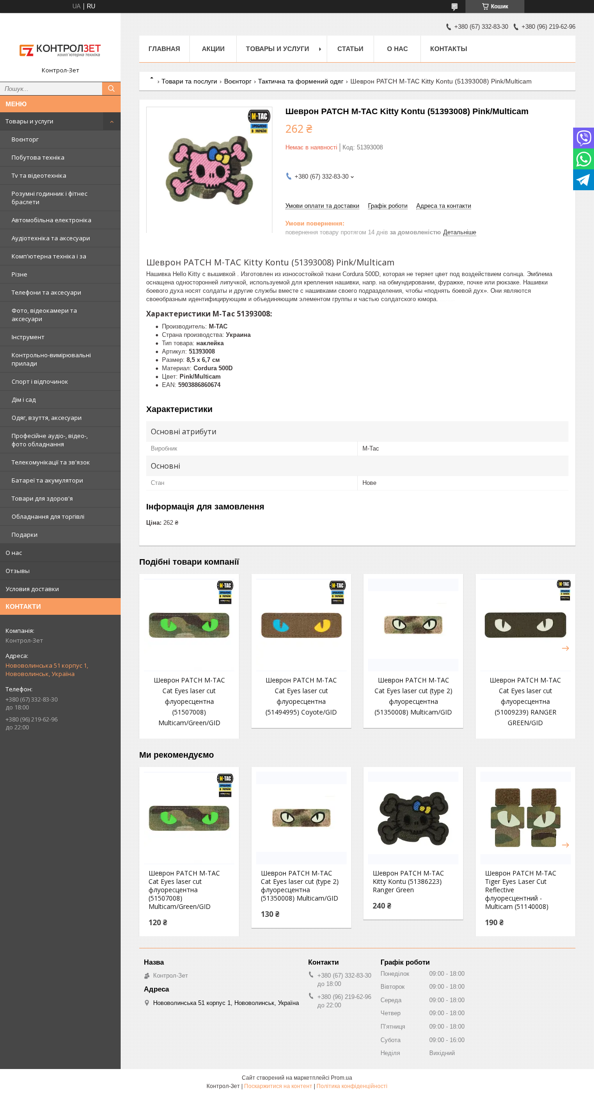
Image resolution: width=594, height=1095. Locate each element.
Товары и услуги (29, 121)
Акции (213, 48)
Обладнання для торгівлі (48, 516)
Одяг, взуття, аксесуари (47, 417)
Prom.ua (341, 1078)
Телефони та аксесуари (46, 292)
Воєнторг (25, 139)
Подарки (25, 534)
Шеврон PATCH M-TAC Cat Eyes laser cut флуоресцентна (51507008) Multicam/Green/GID (189, 701)
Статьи (350, 48)
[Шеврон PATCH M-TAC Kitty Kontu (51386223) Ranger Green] (413, 818)
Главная (164, 48)
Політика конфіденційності (351, 1086)
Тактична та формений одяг (300, 81)
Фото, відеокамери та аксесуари (44, 314)
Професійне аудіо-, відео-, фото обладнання (50, 440)
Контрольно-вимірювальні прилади (51, 359)
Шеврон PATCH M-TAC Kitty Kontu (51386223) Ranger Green (408, 881)
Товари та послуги (189, 81)
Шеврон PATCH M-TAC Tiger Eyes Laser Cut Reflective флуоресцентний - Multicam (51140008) (520, 890)
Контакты (448, 48)
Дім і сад (24, 399)
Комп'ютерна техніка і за (49, 256)
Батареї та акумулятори (47, 480)
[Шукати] (111, 89)
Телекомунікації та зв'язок (51, 462)
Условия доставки (32, 589)
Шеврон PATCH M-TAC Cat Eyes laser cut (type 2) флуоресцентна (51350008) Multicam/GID (300, 885)
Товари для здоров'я (42, 498)
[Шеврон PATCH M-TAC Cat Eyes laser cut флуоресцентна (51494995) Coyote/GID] (301, 625)
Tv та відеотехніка (39, 175)
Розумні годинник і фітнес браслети (49, 197)
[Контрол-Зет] (60, 43)
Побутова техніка (38, 157)
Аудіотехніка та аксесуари (51, 238)
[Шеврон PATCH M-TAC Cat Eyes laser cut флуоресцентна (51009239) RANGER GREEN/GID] (525, 625)
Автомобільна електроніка (51, 220)
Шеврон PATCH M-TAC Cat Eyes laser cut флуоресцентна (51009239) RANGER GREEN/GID (525, 701)
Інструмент (28, 337)
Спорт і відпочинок (40, 381)
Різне (19, 274)
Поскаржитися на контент (278, 1086)
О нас (14, 552)
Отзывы (18, 571)
